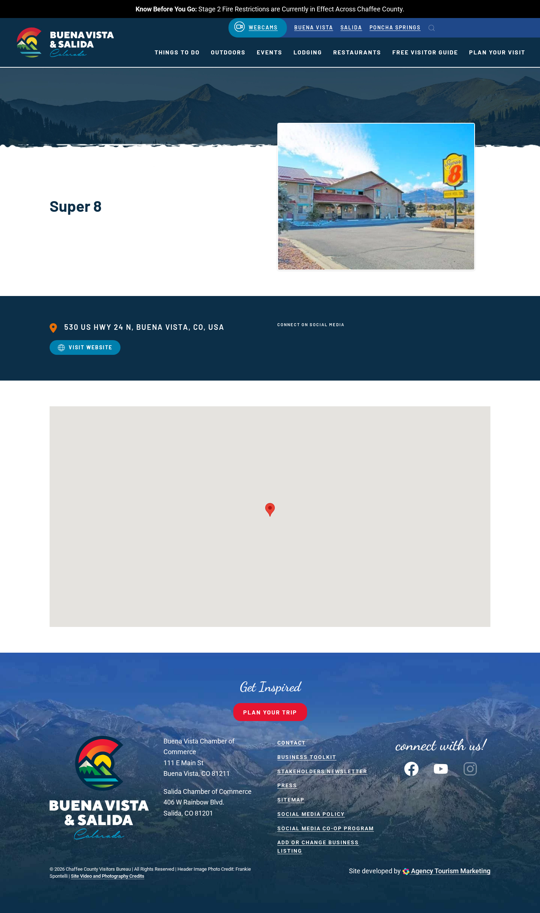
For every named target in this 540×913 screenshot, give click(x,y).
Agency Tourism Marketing (450, 871)
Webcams (263, 27)
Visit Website (90, 347)
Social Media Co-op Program (325, 828)
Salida (351, 27)
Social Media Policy (311, 814)
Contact (291, 743)
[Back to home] (64, 42)
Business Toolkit (306, 757)
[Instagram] (470, 768)
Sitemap (291, 800)
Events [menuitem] (269, 52)
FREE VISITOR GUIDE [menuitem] (425, 52)
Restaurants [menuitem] (357, 52)
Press (287, 785)
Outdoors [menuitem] (228, 52)
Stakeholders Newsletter (322, 771)
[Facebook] (411, 768)
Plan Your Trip (270, 712)
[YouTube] (440, 768)
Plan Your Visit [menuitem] (497, 52)
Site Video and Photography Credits (107, 876)
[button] (431, 28)
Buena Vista (313, 27)
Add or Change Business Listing (318, 846)
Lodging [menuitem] (308, 52)
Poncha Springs (395, 27)
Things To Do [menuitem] (177, 52)
